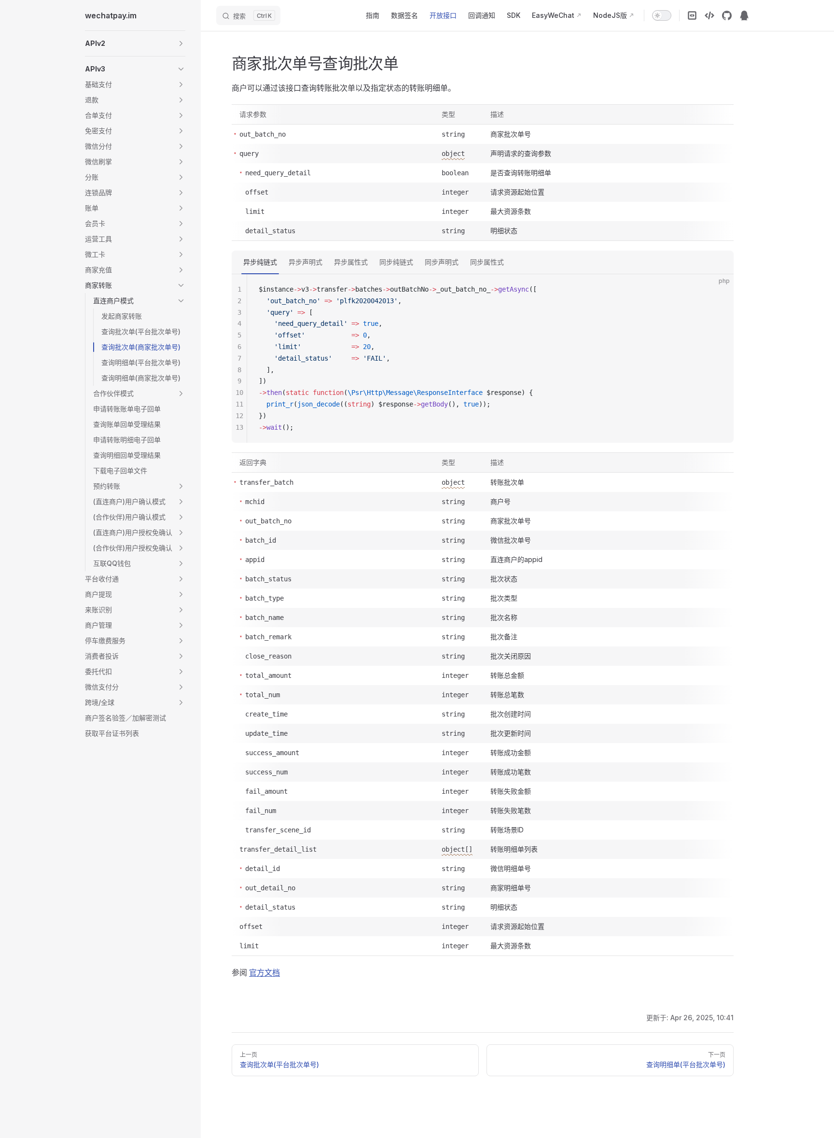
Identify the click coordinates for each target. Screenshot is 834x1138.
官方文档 (264, 972)
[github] (727, 15)
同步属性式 (487, 262)
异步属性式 (351, 262)
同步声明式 (442, 262)
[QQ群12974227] (744, 15)
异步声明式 (305, 262)
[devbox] (709, 15)
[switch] (661, 15)
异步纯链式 (260, 262)
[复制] (718, 289)
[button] (135, 43)
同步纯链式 (396, 262)
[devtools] (692, 15)
